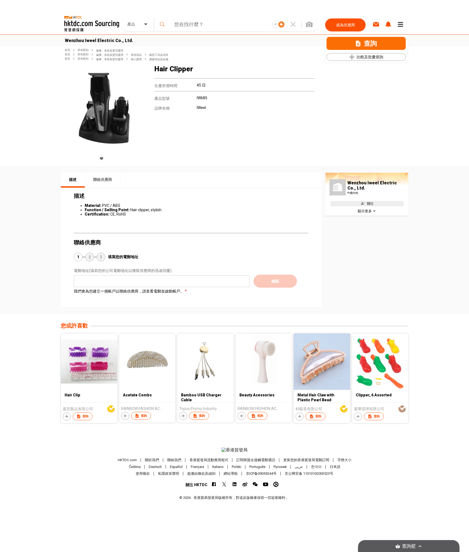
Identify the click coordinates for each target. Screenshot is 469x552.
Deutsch (155, 467)
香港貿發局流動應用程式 (208, 460)
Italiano (218, 467)
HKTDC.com (127, 460)
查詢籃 (409, 546)
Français (197, 467)
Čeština (135, 467)
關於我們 (152, 460)
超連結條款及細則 (201, 473)
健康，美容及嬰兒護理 (109, 50)
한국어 (316, 467)
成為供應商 (345, 25)
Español (176, 467)
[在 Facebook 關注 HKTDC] (214, 484)
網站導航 (231, 473)
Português (257, 467)
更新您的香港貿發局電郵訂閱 (306, 460)
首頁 (67, 50)
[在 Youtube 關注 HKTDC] (265, 484)
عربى (299, 467)
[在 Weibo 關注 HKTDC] (245, 484)
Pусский (280, 467)
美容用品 (136, 54)
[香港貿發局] (234, 450)
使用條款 (143, 473)
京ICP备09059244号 (261, 473)
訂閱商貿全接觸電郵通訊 (255, 460)
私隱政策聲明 (168, 473)
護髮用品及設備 (158, 59)
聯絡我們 (174, 460)
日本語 (335, 467)
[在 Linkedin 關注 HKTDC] (234, 484)
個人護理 (136, 59)
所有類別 (83, 50)
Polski (236, 467)
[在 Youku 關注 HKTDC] (275, 484)
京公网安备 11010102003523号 (309, 473)
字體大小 (344, 460)
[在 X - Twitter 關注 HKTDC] (224, 484)
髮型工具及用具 (158, 54)
